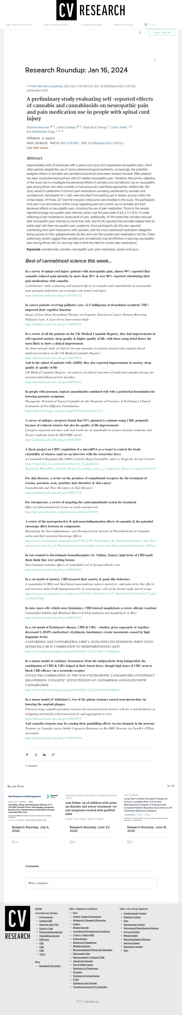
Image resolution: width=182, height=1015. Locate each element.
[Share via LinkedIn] (44, 754)
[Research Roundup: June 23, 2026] (91, 806)
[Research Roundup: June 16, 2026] (148, 806)
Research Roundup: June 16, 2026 (147, 829)
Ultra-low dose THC (49, 924)
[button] (22, 24)
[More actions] (154, 60)
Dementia (101, 920)
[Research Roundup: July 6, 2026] (33, 806)
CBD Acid (44, 939)
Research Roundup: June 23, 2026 (90, 829)
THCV (42, 954)
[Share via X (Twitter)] (35, 754)
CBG (41, 947)
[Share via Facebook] (27, 754)
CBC (41, 943)
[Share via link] (53, 754)
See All (171, 785)
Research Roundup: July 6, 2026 (30, 829)
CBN (41, 950)
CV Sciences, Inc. (91, 1001)
